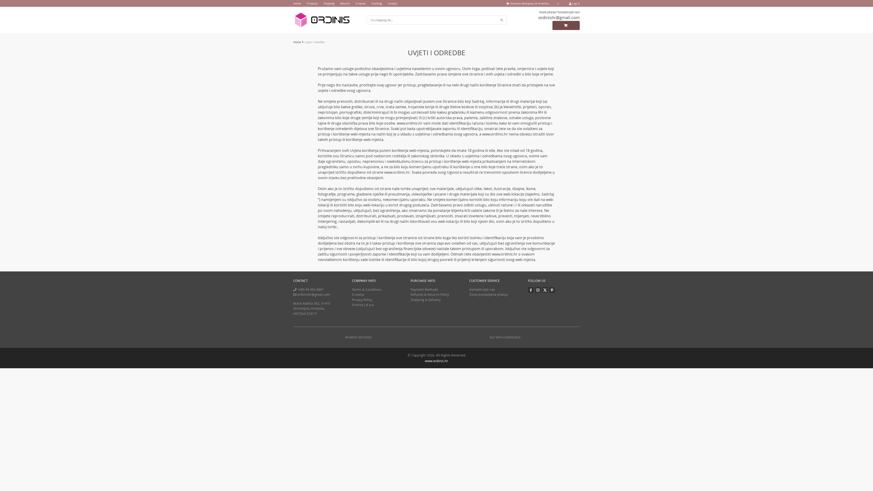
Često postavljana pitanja (488, 294)
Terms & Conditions (367, 289)
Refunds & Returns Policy (430, 294)
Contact (392, 3)
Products (312, 3)
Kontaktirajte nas (482, 289)
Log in (576, 3)
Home (297, 3)
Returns (345, 3)
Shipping (329, 3)
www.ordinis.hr (436, 361)
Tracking (376, 3)
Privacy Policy (362, 300)
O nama (361, 3)
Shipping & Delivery (426, 300)
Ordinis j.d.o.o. (363, 305)
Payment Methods (424, 289)
